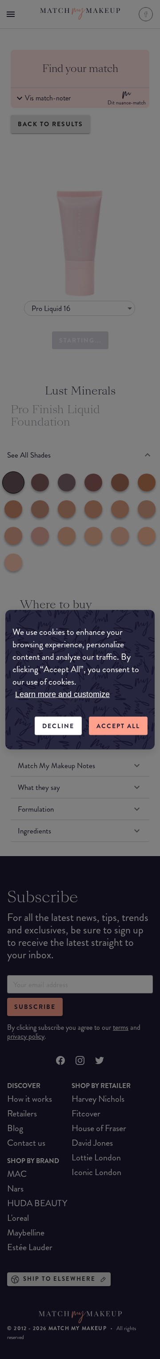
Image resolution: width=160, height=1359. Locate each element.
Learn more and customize (62, 693)
